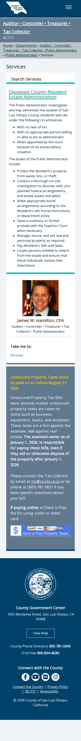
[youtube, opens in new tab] (35, 677)
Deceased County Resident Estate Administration (38, 94)
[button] (68, 7)
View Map (44, 633)
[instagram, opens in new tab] (55, 677)
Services (47, 55)
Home (7, 45)
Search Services (26, 79)
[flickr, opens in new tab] (45, 677)
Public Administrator (21, 55)
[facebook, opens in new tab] (25, 677)
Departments (26, 45)
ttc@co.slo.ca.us (45, 481)
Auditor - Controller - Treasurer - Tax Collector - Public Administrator (40, 48)
